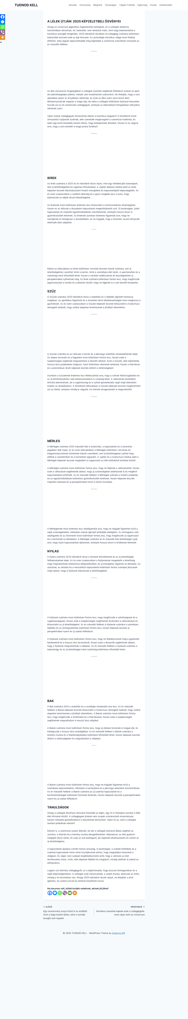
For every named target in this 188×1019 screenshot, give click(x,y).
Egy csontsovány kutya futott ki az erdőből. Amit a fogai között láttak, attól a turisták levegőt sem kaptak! (65, 913)
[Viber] (65, 893)
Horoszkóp (85, 5)
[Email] (70, 893)
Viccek (153, 5)
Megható (97, 5)
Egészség (142, 5)
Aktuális (73, 5)
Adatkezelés (165, 5)
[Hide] (1, 42)
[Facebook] (50, 893)
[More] (75, 893)
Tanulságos (111, 5)
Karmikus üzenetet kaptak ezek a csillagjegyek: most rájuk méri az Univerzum (120, 911)
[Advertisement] (94, 71)
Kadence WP (118, 933)
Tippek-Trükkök (127, 5)
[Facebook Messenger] (55, 893)
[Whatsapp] (60, 893)
